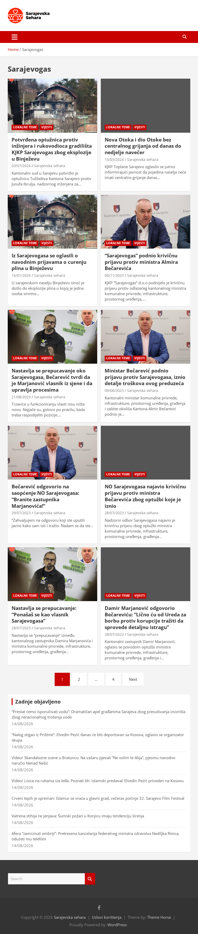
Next (133, 679)
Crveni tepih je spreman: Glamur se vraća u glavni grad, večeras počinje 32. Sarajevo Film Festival (98, 798)
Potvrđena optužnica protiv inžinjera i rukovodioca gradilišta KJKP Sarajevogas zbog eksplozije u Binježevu (52, 149)
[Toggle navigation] (14, 37)
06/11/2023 (114, 275)
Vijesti (46, 127)
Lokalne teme (25, 127)
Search (90, 879)
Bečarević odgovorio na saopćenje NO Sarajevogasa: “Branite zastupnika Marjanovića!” (45, 496)
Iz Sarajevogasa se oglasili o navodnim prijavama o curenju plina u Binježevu (49, 262)
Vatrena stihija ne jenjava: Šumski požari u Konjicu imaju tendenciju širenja (78, 815)
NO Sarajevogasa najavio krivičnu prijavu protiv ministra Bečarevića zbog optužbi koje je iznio (145, 496)
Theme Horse (159, 917)
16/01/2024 (21, 275)
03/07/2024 (21, 165)
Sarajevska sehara (49, 165)
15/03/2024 (114, 159)
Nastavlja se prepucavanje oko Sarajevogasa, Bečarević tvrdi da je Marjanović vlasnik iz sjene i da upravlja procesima (52, 380)
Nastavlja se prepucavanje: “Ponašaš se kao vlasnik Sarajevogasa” (44, 614)
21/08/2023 (21, 396)
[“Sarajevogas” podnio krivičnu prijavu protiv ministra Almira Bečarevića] (146, 222)
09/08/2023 (114, 390)
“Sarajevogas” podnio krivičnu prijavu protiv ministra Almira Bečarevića (141, 262)
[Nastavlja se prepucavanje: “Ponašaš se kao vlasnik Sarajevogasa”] (52, 574)
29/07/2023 (21, 512)
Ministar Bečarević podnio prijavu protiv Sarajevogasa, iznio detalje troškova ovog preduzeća (145, 377)
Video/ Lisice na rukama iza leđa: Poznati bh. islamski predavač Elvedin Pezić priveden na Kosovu (98, 780)
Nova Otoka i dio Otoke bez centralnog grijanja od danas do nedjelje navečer (143, 146)
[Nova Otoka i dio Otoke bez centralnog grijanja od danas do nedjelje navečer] (146, 106)
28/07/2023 (114, 512)
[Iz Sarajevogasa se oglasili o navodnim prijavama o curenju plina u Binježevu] (52, 222)
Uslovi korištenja (106, 917)
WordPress (117, 924)
